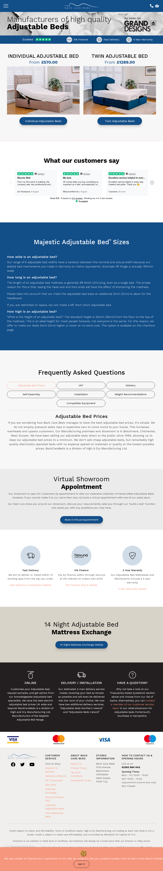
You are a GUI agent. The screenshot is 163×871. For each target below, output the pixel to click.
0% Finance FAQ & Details (81, 585)
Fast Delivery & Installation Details (30, 585)
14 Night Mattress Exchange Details (81, 644)
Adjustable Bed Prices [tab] (31, 385)
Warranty (50, 784)
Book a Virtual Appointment (81, 519)
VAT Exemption (54, 780)
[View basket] (156, 6)
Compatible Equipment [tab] (81, 403)
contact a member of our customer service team (133, 704)
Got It (81, 864)
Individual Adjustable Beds (43, 121)
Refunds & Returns (56, 776)
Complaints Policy (81, 780)
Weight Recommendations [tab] (131, 394)
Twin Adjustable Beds (120, 121)
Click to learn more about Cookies (142, 858)
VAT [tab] (81, 385)
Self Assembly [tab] (31, 394)
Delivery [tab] (130, 385)
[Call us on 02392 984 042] (151, 6)
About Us (76, 763)
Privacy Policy (79, 768)
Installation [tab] (81, 394)
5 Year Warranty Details (132, 588)
